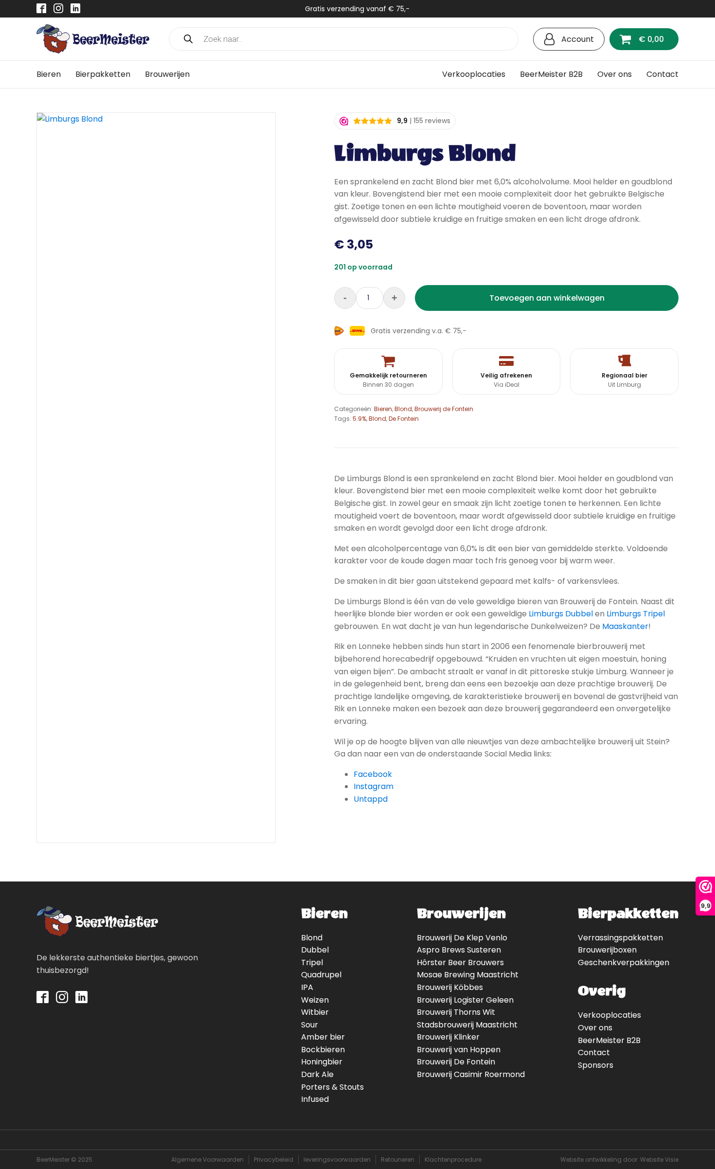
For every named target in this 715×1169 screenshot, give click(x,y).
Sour (309, 1024)
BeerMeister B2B (551, 74)
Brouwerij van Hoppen (458, 1049)
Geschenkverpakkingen (623, 962)
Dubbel (315, 949)
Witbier (315, 1012)
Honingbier (321, 1061)
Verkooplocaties (473, 74)
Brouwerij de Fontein (443, 409)
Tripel (312, 962)
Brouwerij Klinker (448, 1037)
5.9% (359, 418)
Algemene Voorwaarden (207, 1159)
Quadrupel (321, 974)
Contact (662, 74)
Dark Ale (317, 1074)
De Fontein (404, 418)
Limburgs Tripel (636, 613)
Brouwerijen (167, 74)
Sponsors (595, 1065)
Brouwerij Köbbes (450, 987)
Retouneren (397, 1159)
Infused (315, 1099)
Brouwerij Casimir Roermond (471, 1074)
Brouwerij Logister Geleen (465, 1000)
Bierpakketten (102, 74)
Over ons (614, 74)
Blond (403, 409)
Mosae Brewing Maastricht (467, 974)
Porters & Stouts (332, 1087)
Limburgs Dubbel (561, 613)
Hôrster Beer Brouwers (460, 962)
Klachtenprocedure (453, 1159)
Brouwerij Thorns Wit (456, 1012)
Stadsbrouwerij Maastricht (467, 1024)
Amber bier (323, 1037)
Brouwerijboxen (607, 949)
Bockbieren (323, 1049)
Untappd (371, 799)
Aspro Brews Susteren (459, 949)
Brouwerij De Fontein (456, 1061)
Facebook (373, 774)
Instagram (373, 786)
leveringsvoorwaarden (337, 1159)
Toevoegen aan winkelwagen (547, 298)
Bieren (48, 74)
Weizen (315, 1000)
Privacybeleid (273, 1159)
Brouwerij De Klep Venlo (462, 937)
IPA (307, 987)
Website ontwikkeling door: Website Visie (619, 1159)
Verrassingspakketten (620, 937)
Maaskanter (625, 626)
